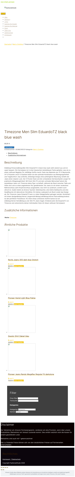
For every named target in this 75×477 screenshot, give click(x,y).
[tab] (39, 153)
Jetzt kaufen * (9, 147)
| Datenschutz (16, 459)
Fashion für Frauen (10, 24)
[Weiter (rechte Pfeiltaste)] (3, 469)
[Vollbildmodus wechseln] (5, 467)
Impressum (8, 35)
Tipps (6, 21)
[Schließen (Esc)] (1, 467)
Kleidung (7, 19)
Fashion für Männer (10, 26)
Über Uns (7, 30)
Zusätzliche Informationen (17, 155)
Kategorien (14, 409)
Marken (12, 412)
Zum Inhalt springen (7, 2)
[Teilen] (3, 467)
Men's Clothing (18, 44)
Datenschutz (8, 32)
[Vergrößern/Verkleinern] (7, 467)
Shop (6, 28)
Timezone (13, 217)
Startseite (7, 44)
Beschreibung (12, 153)
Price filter (13, 398)
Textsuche (13, 401)
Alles (5, 17)
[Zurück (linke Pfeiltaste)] (1, 469)
